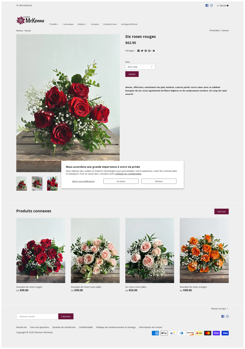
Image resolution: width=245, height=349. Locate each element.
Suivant (225, 30)
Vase (127, 62)
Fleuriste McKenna (43, 332)
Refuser (159, 181)
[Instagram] (211, 5)
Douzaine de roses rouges (29, 286)
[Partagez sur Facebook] (139, 50)
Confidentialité (86, 327)
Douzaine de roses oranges (193, 286)
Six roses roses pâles (135, 286)
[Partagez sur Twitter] (142, 50)
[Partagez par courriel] (154, 50)
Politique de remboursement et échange (116, 327)
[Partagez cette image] (146, 50)
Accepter (121, 181)
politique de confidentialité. (128, 173)
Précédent (214, 30)
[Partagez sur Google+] (149, 50)
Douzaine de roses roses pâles (86, 286)
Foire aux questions (39, 327)
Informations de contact (150, 327)
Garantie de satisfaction (64, 327)
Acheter (132, 74)
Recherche (21, 327)
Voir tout (221, 211)
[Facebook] (207, 5)
